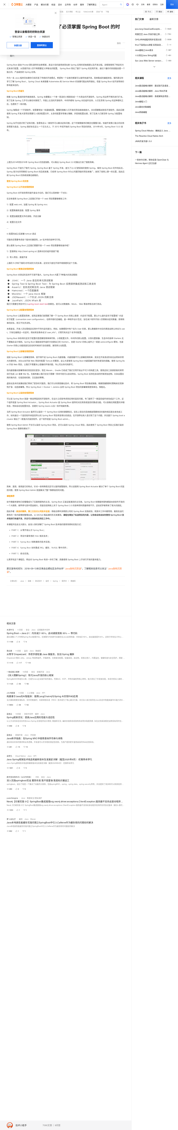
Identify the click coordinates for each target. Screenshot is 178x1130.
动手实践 (60, 11)
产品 (36, 4)
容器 (29, 581)
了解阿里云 (92, 4)
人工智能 (30, 692)
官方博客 (69, 11)
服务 (82, 4)
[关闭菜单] (4, 4)
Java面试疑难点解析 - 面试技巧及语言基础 (153, 85)
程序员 (64, 581)
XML (37, 777)
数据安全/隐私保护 (34, 798)
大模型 (28, 4)
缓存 (37, 713)
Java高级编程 (141, 112)
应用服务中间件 (43, 629)
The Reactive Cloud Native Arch (149, 135)
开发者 (33, 735)
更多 (169, 78)
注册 (162, 4)
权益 (53, 4)
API (43, 692)
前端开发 (40, 671)
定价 (60, 4)
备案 (148, 4)
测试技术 (38, 581)
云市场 (68, 4)
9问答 (57, 1125)
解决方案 (45, 4)
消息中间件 (28, 713)
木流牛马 (10, 629)
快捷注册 (18, 45)
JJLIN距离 (11, 692)
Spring (55, 581)
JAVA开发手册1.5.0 (143, 141)
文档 (142, 4)
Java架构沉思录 (73, 568)
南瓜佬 (9, 650)
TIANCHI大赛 (88, 11)
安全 (27, 629)
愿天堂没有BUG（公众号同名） (19, 777)
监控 (47, 581)
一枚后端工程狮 (13, 671)
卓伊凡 (9, 756)
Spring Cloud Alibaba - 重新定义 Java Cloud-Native (153, 130)
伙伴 (75, 4)
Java (22, 581)
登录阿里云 (42, 45)
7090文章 (47, 1125)
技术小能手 (21, 1125)
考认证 (78, 11)
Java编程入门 (141, 101)
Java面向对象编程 (143, 106)
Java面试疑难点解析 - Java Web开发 (151, 90)
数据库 (73, 581)
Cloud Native (20, 756)
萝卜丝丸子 (11, 819)
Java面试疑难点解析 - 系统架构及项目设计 (153, 96)
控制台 (155, 4)
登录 (172, 4)
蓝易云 (9, 713)
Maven (33, 819)
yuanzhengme (12, 798)
